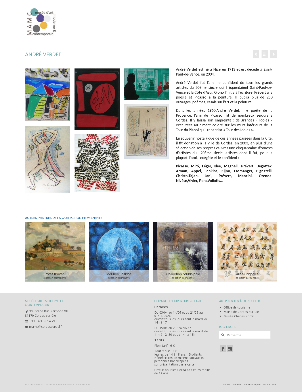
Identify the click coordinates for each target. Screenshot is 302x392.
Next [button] (273, 252)
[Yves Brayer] (256, 54)
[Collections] (265, 54)
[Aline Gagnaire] (247, 252)
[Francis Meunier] (273, 54)
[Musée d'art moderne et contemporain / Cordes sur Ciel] (65, 21)
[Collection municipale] (183, 252)
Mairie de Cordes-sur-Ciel (242, 312)
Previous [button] (29, 252)
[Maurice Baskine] (119, 252)
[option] (55, 252)
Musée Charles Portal (239, 316)
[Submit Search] (222, 335)
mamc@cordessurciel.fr (46, 326)
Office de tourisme (237, 307)
